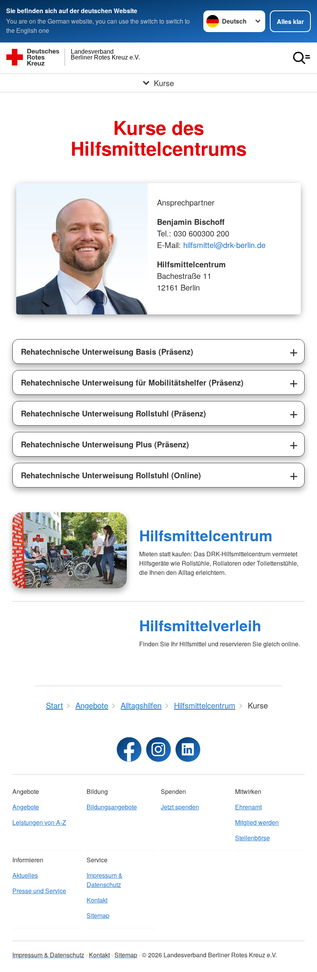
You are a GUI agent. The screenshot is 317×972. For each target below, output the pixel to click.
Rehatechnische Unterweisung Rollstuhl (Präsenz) (113, 413)
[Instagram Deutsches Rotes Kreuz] (158, 749)
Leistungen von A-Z (39, 822)
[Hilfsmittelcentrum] (69, 550)
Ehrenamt (248, 806)
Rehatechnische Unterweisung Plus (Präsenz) (105, 444)
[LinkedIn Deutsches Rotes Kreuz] (188, 749)
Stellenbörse (252, 837)
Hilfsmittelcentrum (206, 535)
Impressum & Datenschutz (105, 880)
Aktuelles (25, 875)
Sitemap (98, 915)
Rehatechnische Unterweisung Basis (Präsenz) (107, 351)
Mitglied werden (257, 822)
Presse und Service (39, 890)
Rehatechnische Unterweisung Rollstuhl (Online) (111, 475)
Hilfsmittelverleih (200, 625)
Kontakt (97, 900)
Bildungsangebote (112, 806)
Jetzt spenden (180, 806)
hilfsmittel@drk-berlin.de (224, 244)
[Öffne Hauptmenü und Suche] (301, 58)
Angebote (25, 806)
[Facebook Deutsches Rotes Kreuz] (129, 749)
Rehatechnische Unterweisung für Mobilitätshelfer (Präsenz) (132, 382)
